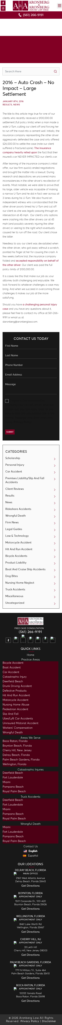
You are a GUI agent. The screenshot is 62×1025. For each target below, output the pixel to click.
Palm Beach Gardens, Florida (21, 759)
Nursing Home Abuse (16, 704)
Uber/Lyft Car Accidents (18, 718)
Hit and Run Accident (16, 695)
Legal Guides (13, 529)
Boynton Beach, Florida (17, 745)
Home (30, 655)
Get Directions (30, 885)
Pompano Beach (13, 786)
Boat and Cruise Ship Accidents (25, 569)
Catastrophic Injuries (31, 769)
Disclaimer (49, 1021)
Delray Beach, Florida (16, 755)
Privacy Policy (22, 422)
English (32, 851)
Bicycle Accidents (16, 556)
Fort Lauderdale (13, 777)
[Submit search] (55, 71)
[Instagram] (3, 8)
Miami (7, 782)
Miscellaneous (14, 596)
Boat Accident (12, 667)
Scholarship (12, 458)
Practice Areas (30, 659)
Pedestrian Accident (15, 709)
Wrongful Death (15, 515)
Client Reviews (14, 489)
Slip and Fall (11, 714)
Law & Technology (17, 535)
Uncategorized (14, 603)
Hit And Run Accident (18, 549)
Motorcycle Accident (18, 542)
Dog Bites (11, 576)
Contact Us (30, 846)
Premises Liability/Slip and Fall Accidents (24, 480)
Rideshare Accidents (18, 509)
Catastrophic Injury (15, 676)
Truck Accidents (15, 589)
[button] (59, 6)
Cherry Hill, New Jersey (17, 750)
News (16, 105)
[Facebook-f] (3, 3)
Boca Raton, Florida (15, 741)
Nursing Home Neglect (19, 582)
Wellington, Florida (14, 764)
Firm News (12, 522)
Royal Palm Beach (14, 791)
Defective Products (15, 690)
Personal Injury (14, 465)
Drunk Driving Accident (17, 686)
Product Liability (15, 562)
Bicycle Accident (13, 663)
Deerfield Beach (13, 681)
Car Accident (13, 471)
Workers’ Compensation (18, 727)
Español (32, 855)
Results (7, 105)
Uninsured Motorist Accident (20, 723)
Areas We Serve (30, 737)
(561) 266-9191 (30, 632)
